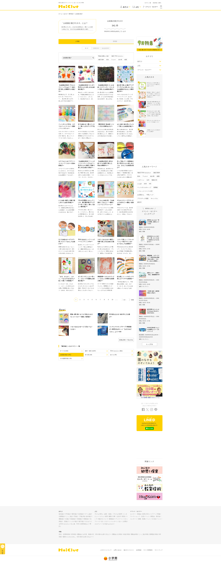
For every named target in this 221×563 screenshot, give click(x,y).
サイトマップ (158, 550)
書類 (110, 516)
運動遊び (61, 519)
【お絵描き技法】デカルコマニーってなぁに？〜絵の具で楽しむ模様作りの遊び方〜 (67, 88)
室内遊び (61, 514)
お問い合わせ (117, 550)
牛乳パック (150, 194)
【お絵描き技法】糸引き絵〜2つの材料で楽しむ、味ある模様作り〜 (106, 163)
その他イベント (156, 519)
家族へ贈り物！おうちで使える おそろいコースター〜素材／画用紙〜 (81, 316)
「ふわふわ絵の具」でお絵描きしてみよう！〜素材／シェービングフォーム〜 (106, 202)
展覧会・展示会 (155, 516)
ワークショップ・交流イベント (140, 516)
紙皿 (125, 59)
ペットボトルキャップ (144, 187)
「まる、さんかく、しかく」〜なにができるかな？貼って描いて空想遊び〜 (67, 278)
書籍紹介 (112, 519)
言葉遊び (80, 519)
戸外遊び (68, 514)
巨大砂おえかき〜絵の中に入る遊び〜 (119, 316)
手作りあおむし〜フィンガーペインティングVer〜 (86, 240)
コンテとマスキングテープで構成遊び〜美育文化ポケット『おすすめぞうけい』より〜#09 (120, 329)
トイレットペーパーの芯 (145, 191)
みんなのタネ (105, 48)
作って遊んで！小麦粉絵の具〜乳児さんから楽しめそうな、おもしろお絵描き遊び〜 (125, 164)
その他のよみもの (108, 524)
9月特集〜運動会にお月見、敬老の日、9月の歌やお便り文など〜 (91, 534)
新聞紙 (155, 187)
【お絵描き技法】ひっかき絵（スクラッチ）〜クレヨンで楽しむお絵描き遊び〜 (106, 87)
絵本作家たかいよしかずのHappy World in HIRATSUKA (153, 311)
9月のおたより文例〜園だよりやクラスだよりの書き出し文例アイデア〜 (153, 84)
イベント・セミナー (144, 70)
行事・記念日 (117, 516)
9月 (150, 183)
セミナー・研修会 (135, 514)
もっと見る (149, 344)
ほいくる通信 (123, 521)
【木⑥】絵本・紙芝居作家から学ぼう (153, 292)
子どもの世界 (118, 514)
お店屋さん (140, 194)
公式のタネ (96, 48)
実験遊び (86, 519)
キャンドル (154, 198)
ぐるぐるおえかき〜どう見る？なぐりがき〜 (81, 328)
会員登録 (138, 550)
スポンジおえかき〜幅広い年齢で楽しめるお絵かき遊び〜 (106, 241)
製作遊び (71, 14)
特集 (60, 531)
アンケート (119, 519)
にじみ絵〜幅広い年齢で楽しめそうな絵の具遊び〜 (67, 201)
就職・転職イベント (144, 519)
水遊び (67, 519)
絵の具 (120, 59)
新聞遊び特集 (154, 534)
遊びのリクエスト (129, 550)
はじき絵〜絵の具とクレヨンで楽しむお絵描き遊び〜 (125, 125)
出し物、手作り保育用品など (80, 524)
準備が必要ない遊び (103, 56)
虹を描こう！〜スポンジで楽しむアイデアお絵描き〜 (125, 277)
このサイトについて (106, 550)
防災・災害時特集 (64, 534)
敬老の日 (154, 180)
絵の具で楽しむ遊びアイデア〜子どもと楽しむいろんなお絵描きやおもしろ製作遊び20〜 (125, 88)
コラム (102, 516)
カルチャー (98, 524)
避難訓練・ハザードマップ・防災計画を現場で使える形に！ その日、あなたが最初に (153, 258)
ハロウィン (140, 180)
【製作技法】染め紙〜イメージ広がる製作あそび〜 (106, 125)
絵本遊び (89, 516)
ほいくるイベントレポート (109, 521)
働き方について (103, 519)
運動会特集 (134, 534)
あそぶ (139, 61)
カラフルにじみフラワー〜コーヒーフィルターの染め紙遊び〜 (67, 163)
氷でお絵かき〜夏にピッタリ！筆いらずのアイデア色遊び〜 (86, 126)
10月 (145, 183)
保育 (106, 516)
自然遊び (81, 514)
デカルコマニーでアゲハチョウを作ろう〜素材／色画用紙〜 (125, 202)
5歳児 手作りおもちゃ (117, 56)
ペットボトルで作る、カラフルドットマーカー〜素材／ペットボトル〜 (67, 126)
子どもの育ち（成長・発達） (104, 514)
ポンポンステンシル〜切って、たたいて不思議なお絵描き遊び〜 (86, 278)
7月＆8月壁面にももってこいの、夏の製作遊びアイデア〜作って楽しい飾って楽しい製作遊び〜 (86, 203)
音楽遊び (73, 519)
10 (112, 299)
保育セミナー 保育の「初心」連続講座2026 (153, 273)
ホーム (60, 14)
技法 (107, 59)
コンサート (133, 519)
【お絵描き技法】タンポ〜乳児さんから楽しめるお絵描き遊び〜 (86, 87)
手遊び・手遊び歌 (79, 516)
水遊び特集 (126, 534)
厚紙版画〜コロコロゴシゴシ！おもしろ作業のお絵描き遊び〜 (106, 278)
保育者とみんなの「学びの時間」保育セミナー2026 (153, 221)
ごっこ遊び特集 (143, 534)
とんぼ (139, 183)
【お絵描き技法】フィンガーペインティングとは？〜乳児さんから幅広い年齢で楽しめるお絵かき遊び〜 (86, 164)
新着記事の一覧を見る (126, 340)
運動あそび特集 (117, 534)
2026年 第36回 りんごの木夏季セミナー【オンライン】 (153, 329)
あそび (65, 14)
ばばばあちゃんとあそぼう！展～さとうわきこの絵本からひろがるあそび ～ (153, 238)
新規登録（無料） (157, 2)
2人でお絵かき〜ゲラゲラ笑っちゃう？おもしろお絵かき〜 (67, 241)
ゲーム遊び (88, 514)
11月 (148, 180)
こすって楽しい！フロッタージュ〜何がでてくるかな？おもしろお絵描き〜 (125, 241)
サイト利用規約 (148, 550)
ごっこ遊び (69, 516)
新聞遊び (62, 516)
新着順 (115, 41)
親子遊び (81, 521)
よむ (139, 65)
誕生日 (139, 202)
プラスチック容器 (142, 198)
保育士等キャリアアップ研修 (151, 514)
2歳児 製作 (101, 59)
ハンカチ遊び (73, 521)
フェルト (113, 59)
